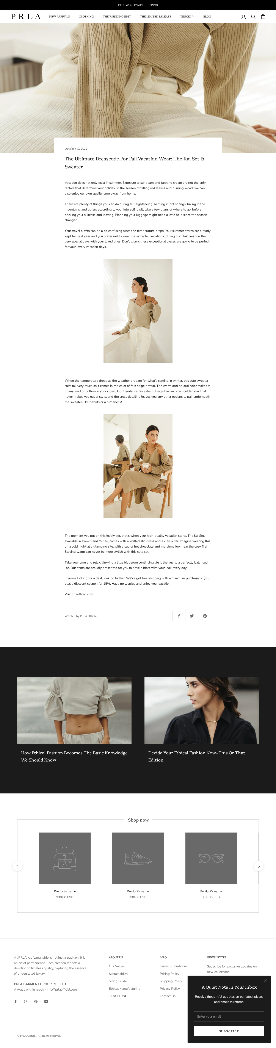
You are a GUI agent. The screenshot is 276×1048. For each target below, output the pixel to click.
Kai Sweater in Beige (148, 391)
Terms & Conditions (174, 966)
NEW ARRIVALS (59, 16)
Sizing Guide (118, 981)
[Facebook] (15, 1001)
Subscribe (229, 1031)
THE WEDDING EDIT (117, 16)
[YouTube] (46, 1001)
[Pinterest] (36, 1001)
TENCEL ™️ (117, 996)
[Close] (265, 981)
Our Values (117, 966)
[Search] (253, 16)
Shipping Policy (171, 981)
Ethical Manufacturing (124, 988)
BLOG (207, 16)
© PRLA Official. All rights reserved (39, 1035)
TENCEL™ (187, 16)
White (103, 541)
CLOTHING (86, 16)
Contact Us (168, 996)
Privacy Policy (170, 988)
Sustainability (118, 974)
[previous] (17, 866)
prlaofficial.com (82, 594)
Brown (87, 541)
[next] (258, 866)
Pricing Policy (169, 974)
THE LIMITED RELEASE (155, 16)
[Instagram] (25, 1001)
